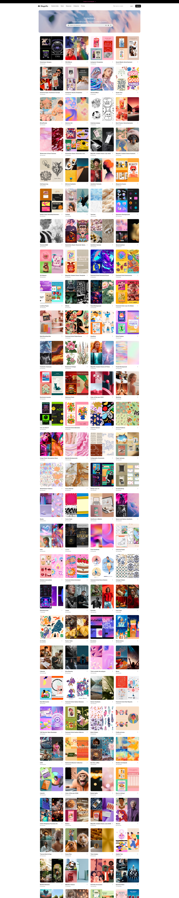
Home (86, 15)
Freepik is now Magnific (88, 1)
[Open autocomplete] (68, 25)
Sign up (138, 6)
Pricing (83, 6)
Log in (131, 6)
